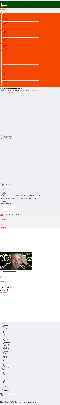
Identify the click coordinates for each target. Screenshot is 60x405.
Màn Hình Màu (4, 47)
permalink (11, 203)
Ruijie (2, 51)
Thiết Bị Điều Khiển (5, 45)
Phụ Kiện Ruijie (4, 53)
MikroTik (3, 55)
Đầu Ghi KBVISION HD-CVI (6, 32)
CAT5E (4, 59)
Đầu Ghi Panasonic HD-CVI (7, 346)
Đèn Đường (4, 78)
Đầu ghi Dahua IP (5, 34)
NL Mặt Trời (3, 383)
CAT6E (4, 58)
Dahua (3, 17)
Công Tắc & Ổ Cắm (5, 44)
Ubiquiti (3, 63)
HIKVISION (3, 70)
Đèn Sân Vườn (4, 79)
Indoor (4, 54)
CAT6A (5, 366)
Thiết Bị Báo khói (5, 46)
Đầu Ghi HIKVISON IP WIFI (6, 42)
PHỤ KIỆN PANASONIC (5, 22)
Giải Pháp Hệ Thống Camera (6, 390)
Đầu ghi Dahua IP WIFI (5, 35)
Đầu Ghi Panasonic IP (5, 36)
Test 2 (4, 82)
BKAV (3, 352)
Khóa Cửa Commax (5, 49)
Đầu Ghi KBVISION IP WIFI (6, 33)
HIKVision (3, 25)
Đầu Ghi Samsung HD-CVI (6, 39)
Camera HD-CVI (5, 15)
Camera (2, 13)
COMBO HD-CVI (5, 29)
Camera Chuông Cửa (6, 356)
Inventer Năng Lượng (5, 81)
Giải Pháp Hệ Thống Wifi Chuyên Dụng (6, 85)
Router (4, 66)
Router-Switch (3, 368)
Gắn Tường (4, 52)
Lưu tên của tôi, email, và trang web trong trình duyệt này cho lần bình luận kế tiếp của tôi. (11, 214)
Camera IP (4, 20)
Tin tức (2, 83)
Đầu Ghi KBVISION (4, 31)
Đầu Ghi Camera (3, 30)
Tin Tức (6, 203)
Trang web (1, 213)
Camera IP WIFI (5, 24)
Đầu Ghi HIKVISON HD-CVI (6, 41)
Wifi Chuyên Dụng (4, 50)
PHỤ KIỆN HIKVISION (6, 337)
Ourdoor (4, 56)
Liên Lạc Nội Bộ (5, 48)
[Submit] (2, 6)
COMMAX (4, 355)
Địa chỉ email (1, 400)
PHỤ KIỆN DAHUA (5, 19)
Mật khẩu (1, 395)
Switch (4, 57)
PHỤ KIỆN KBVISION (5, 16)
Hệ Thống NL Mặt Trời (5, 386)
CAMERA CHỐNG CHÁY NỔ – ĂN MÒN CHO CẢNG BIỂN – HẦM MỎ (9, 271)
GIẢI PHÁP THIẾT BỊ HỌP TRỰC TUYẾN (6, 274)
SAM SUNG (4, 332)
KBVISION (3, 14)
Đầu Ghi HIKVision (4, 40)
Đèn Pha (5, 385)
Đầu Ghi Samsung (4, 38)
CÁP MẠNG (4, 365)
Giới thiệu (3, 86)
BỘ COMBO (3, 28)
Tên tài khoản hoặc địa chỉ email (4, 394)
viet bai (6, 89)
